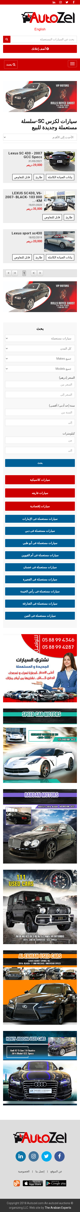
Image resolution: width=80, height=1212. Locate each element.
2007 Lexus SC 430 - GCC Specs (25, 155)
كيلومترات (69, 433)
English (40, 29)
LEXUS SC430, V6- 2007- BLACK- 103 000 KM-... (23, 197)
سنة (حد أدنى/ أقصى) (62, 405)
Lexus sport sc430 (27, 233)
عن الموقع (56, 1171)
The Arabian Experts (58, 1207)
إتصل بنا (40, 1171)
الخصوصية (24, 1171)
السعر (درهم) (67, 377)
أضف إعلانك (38, 48)
